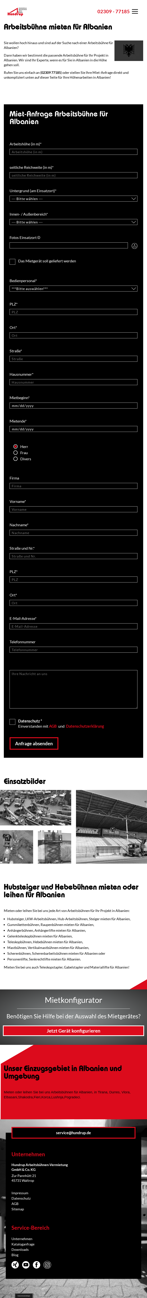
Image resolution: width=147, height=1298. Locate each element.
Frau (24, 453)
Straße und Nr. (22, 548)
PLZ (14, 304)
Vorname (18, 501)
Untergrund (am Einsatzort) (33, 190)
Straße (16, 350)
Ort (13, 327)
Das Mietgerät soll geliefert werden (47, 261)
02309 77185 (51, 72)
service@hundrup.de (73, 1132)
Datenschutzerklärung (85, 726)
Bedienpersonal (23, 280)
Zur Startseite (17, 16)
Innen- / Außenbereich (29, 214)
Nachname (19, 524)
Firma (15, 478)
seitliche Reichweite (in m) (32, 167)
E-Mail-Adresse (23, 618)
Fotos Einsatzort (25, 237)
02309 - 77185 (113, 11)
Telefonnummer (23, 641)
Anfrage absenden (34, 743)
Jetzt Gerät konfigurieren (73, 1031)
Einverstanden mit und (61, 723)
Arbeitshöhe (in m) (26, 144)
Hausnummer (21, 374)
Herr (24, 446)
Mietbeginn (20, 397)
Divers (25, 459)
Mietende (18, 421)
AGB (53, 726)
